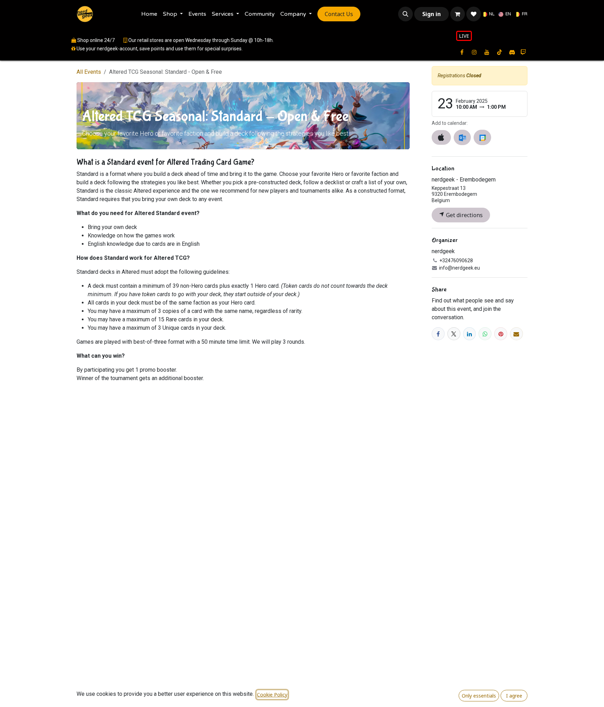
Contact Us (339, 14)
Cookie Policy (272, 694)
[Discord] (512, 52)
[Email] (516, 333)
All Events (89, 72)
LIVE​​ (464, 36)
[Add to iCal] (441, 137)
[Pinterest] (500, 333)
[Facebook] (438, 333)
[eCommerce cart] (457, 14)
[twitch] (523, 52)
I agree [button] (514, 695)
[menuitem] (149, 14)
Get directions (464, 215)
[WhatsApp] (485, 333)
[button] (405, 14)
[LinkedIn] (469, 333)
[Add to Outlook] (462, 137)
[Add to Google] (482, 137)
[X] (453, 333)
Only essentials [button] (479, 695)
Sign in (431, 14)
